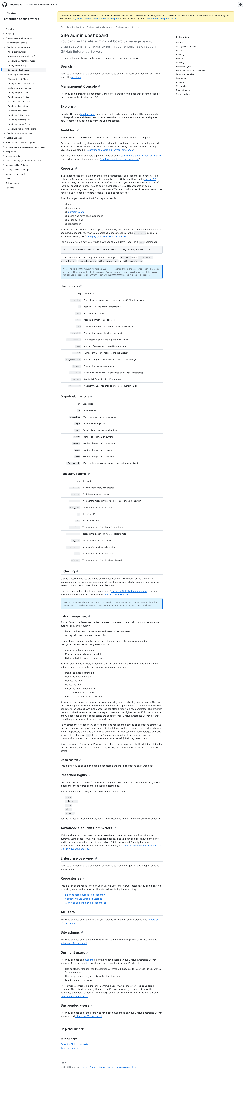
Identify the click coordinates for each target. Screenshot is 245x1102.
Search (66, 66)
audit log (76, 77)
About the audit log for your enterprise (140, 155)
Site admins (70, 932)
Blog (134, 1067)
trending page (87, 114)
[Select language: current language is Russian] (240, 4)
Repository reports (74, 473)
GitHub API (150, 179)
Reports (67, 168)
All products (11, 13)
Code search (69, 760)
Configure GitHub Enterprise (100, 27)
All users (68, 912)
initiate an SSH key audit (74, 943)
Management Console (79, 86)
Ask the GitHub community (75, 1044)
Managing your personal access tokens (107, 236)
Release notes (12, 183)
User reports (69, 286)
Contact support (71, 1048)
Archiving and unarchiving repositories (85, 902)
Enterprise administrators (21, 19)
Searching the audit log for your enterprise (110, 149)
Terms (84, 1067)
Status (102, 1067)
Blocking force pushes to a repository (85, 894)
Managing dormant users (74, 996)
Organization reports (75, 396)
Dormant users (73, 952)
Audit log (68, 130)
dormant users (76, 211)
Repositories (71, 878)
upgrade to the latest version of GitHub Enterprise (96, 18)
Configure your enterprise (127, 27)
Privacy (92, 1067)
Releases (10, 187)
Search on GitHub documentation (129, 591)
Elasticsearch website (116, 594)
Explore (67, 106)
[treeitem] (24, 29)
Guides (9, 178)
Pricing (110, 1067)
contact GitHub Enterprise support (161, 18)
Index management (74, 616)
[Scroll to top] (239, 1096)
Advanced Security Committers (86, 828)
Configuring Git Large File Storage (83, 898)
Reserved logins (74, 775)
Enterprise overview (77, 858)
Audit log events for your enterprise (119, 159)
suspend (89, 959)
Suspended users (75, 1005)
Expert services (123, 1067)
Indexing (68, 571)
